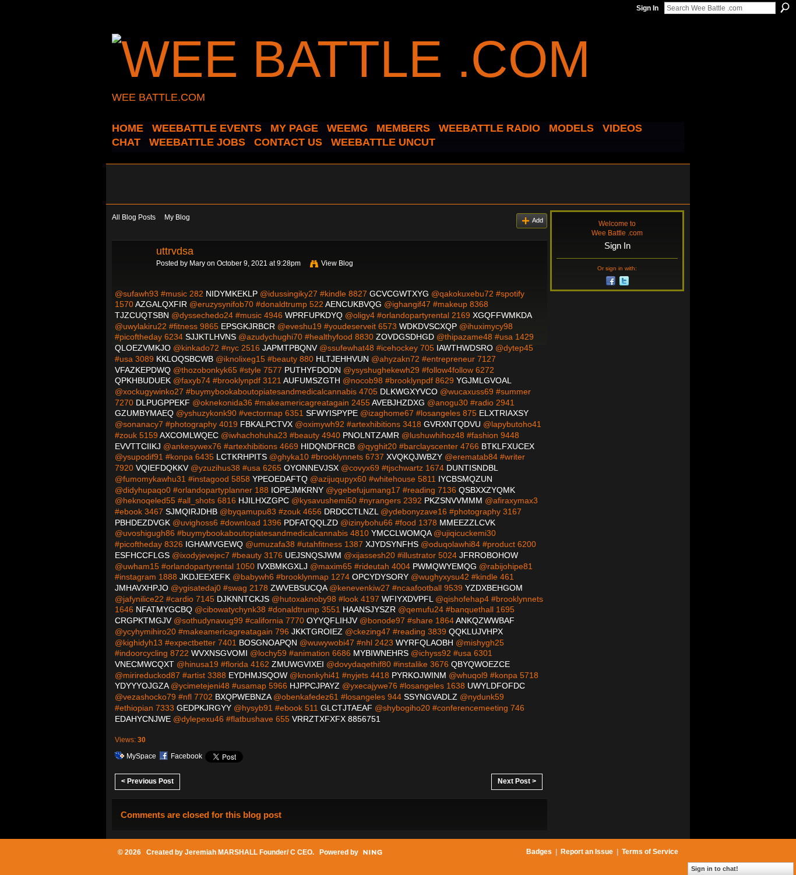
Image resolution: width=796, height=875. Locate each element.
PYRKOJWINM (419, 675)
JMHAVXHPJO (141, 587)
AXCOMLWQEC (189, 435)
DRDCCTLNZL (351, 511)
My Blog (177, 217)
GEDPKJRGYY (204, 707)
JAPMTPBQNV (289, 347)
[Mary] (130, 277)
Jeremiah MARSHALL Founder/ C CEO (248, 852)
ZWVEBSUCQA (298, 587)
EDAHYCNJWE (143, 719)
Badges (539, 852)
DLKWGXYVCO (409, 391)
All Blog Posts (134, 217)
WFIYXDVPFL (407, 599)
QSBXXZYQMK (487, 490)
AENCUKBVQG (353, 304)
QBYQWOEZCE (480, 664)
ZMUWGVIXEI (298, 664)
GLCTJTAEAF (346, 707)
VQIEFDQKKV (162, 467)
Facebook (186, 756)
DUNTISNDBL (472, 467)
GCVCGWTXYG (399, 293)
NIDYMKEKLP (232, 293)
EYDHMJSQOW (257, 675)
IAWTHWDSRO (464, 347)
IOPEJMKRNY (297, 490)
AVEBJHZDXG (398, 402)
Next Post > (517, 781)
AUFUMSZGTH (311, 380)
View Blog (337, 263)
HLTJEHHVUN (342, 359)
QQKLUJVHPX (476, 631)
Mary (197, 263)
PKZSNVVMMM (453, 500)
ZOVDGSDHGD (405, 336)
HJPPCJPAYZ (315, 685)
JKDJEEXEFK (204, 576)
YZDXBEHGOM (494, 587)
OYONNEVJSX (311, 467)
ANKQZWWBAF (485, 620)
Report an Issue (587, 852)
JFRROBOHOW (488, 555)
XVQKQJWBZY (414, 456)
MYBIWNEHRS (380, 653)
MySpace (141, 756)
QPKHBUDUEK (143, 380)
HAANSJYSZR (369, 609)
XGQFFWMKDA (502, 315)
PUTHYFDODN (312, 370)
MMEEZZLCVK (467, 522)
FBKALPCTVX (266, 424)
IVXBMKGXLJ (282, 566)
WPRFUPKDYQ (314, 315)
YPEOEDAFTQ (280, 479)
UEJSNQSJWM (313, 555)
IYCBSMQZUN (465, 479)
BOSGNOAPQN (268, 642)
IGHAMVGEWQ (214, 544)
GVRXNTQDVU (452, 424)
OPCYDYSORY (380, 576)
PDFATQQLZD (311, 522)
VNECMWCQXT (144, 664)
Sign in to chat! (714, 868)
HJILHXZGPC (263, 500)
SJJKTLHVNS (210, 336)
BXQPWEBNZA (243, 696)
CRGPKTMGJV (143, 620)
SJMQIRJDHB (191, 511)
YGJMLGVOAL (483, 380)
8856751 (364, 719)
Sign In (647, 8)
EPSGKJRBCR (248, 326)
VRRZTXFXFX (319, 719)
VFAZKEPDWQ (143, 370)
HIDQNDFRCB (328, 446)
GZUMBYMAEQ (144, 413)
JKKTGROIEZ (317, 631)
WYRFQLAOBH (424, 642)
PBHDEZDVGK (142, 522)
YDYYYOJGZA (141, 685)
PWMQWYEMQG (445, 566)
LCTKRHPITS (241, 456)
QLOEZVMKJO (143, 347)
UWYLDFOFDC (496, 685)
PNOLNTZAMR (371, 435)
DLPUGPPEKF (163, 402)
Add (537, 220)
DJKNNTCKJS (243, 599)
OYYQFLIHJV (332, 620)
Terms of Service (650, 852)
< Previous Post (147, 781)
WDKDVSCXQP (428, 326)
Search (785, 7)
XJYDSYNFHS (391, 544)
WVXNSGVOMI (219, 653)
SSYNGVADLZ (430, 696)
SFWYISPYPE (332, 413)
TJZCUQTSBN (142, 315)
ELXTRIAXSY (504, 413)
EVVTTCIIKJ (138, 446)
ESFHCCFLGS (142, 555)
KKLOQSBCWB (184, 359)
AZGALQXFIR (161, 304)
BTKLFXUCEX (507, 446)
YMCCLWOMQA (401, 533)
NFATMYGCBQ (164, 609)
